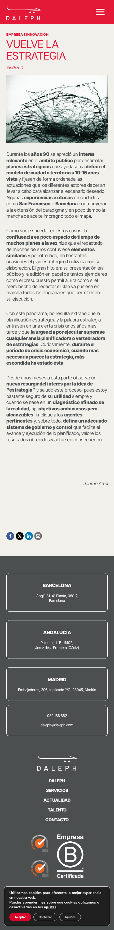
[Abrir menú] (100, 12)
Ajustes (70, 917)
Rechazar (45, 917)
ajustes (50, 907)
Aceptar (20, 917)
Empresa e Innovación (27, 35)
